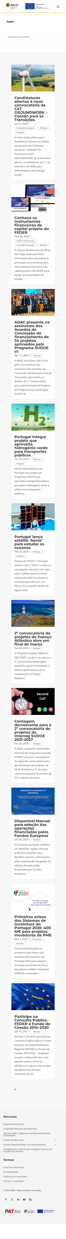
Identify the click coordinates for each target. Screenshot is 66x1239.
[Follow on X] (12, 1199)
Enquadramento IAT (13, 1124)
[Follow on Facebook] (5, 1199)
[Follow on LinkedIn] (18, 1199)
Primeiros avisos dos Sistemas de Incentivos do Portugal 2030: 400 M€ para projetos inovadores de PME (33, 926)
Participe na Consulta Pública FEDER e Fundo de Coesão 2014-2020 (32, 1022)
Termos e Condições (13, 1181)
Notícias (43, 128)
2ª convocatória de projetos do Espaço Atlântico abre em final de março (33, 638)
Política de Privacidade (15, 1176)
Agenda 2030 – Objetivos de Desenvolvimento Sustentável (26, 1134)
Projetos (20, 132)
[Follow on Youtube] (24, 1199)
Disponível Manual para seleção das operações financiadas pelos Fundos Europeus (32, 828)
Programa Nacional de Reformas (20, 1129)
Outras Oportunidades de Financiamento (24, 1145)
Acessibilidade (10, 1172)
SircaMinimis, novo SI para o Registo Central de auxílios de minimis (27, 1150)
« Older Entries (23, 1089)
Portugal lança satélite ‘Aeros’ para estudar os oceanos (29, 542)
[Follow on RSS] (30, 1199)
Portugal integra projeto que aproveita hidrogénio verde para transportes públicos (31, 446)
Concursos (37, 939)
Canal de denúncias (13, 1167)
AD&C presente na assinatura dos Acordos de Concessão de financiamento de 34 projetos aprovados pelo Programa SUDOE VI (32, 337)
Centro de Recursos (25, 240)
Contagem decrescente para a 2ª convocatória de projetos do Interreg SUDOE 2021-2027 (32, 730)
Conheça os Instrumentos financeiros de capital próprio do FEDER (31, 225)
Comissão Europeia (25, 128)
